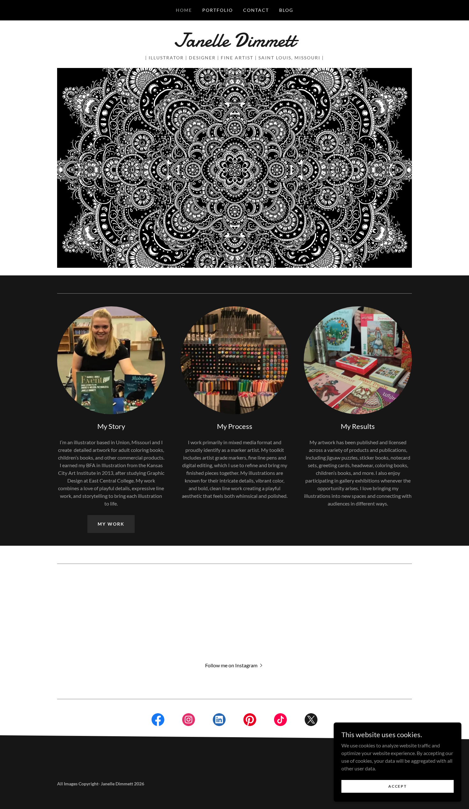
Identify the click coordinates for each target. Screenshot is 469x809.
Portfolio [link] (217, 10)
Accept (397, 786)
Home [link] (184, 10)
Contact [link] (256, 10)
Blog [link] (286, 10)
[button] (234, 665)
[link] (234, 44)
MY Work (111, 524)
